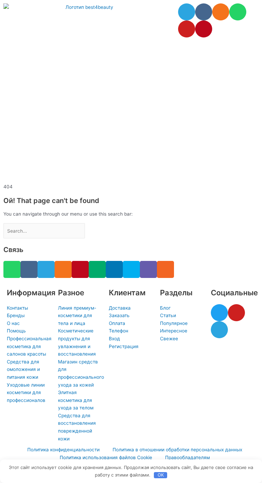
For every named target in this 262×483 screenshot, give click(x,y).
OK (161, 475)
